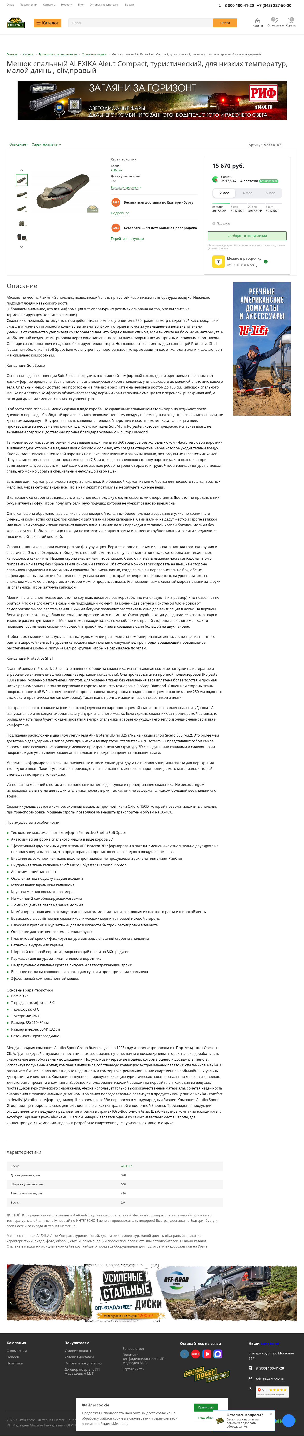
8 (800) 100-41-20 (270, 1368)
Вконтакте (184, 1354)
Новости (13, 1357)
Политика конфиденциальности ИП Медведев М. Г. (143, 1358)
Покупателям (77, 1342)
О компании (17, 1350)
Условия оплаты (78, 1350)
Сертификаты (133, 1369)
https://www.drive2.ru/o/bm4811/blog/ (195, 1354)
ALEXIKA (116, 170)
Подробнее (120, 213)
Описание (17, 144)
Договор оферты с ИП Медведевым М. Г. (82, 1371)
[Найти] (225, 22)
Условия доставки (79, 1357)
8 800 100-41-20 (239, 5)
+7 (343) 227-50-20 (274, 5)
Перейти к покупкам (127, 238)
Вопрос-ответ (133, 1348)
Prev (21, 170)
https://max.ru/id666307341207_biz (217, 1354)
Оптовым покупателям (83, 1363)
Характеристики (45, 144)
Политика (15, 1363)
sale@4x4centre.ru (270, 1379)
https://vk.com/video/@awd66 (206, 1354)
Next (21, 247)
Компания (16, 1342)
